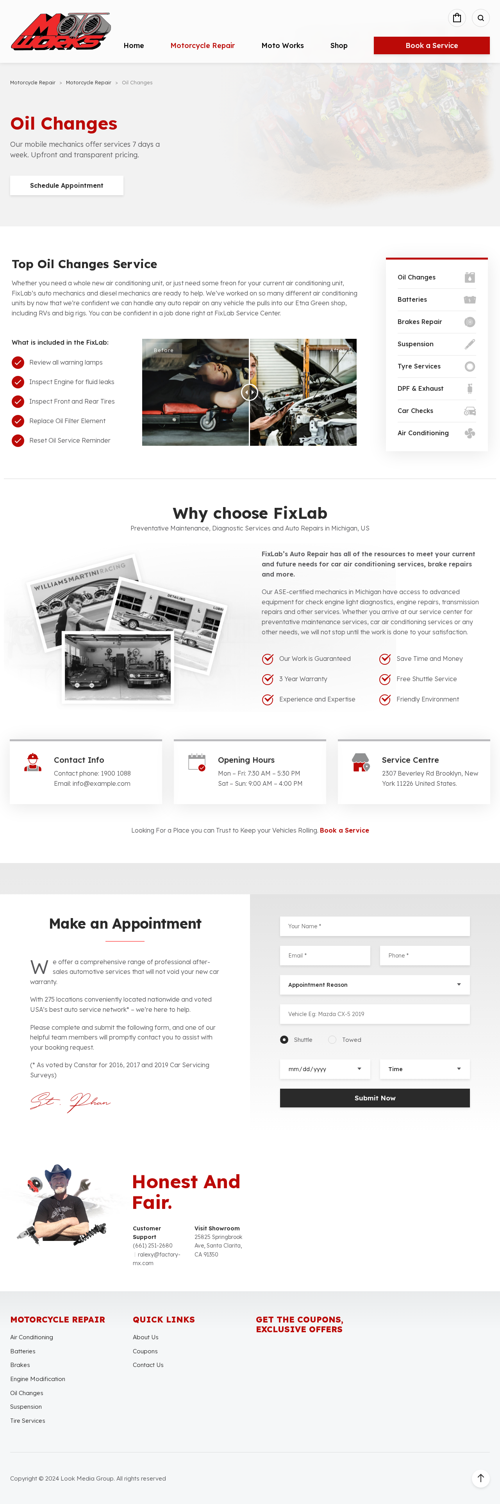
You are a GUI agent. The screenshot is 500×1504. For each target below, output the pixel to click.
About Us (146, 1337)
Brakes (20, 1365)
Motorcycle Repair (202, 45)
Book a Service (431, 45)
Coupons (145, 1351)
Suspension (26, 1406)
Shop (339, 45)
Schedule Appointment (67, 185)
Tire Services (27, 1420)
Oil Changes (26, 1393)
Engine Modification (37, 1379)
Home (133, 45)
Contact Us (148, 1365)
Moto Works (282, 45)
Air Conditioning (31, 1337)
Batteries (23, 1351)
